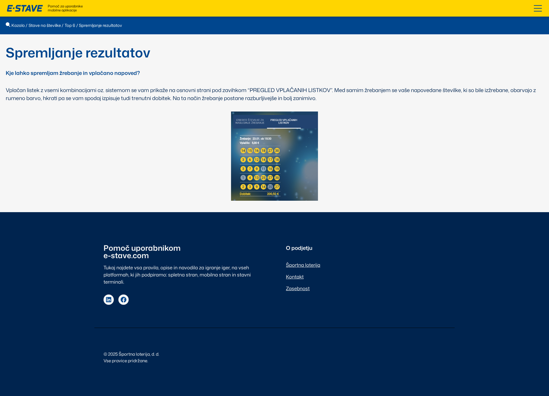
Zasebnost (298, 288)
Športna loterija (303, 265)
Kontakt (295, 276)
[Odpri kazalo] (538, 8)
